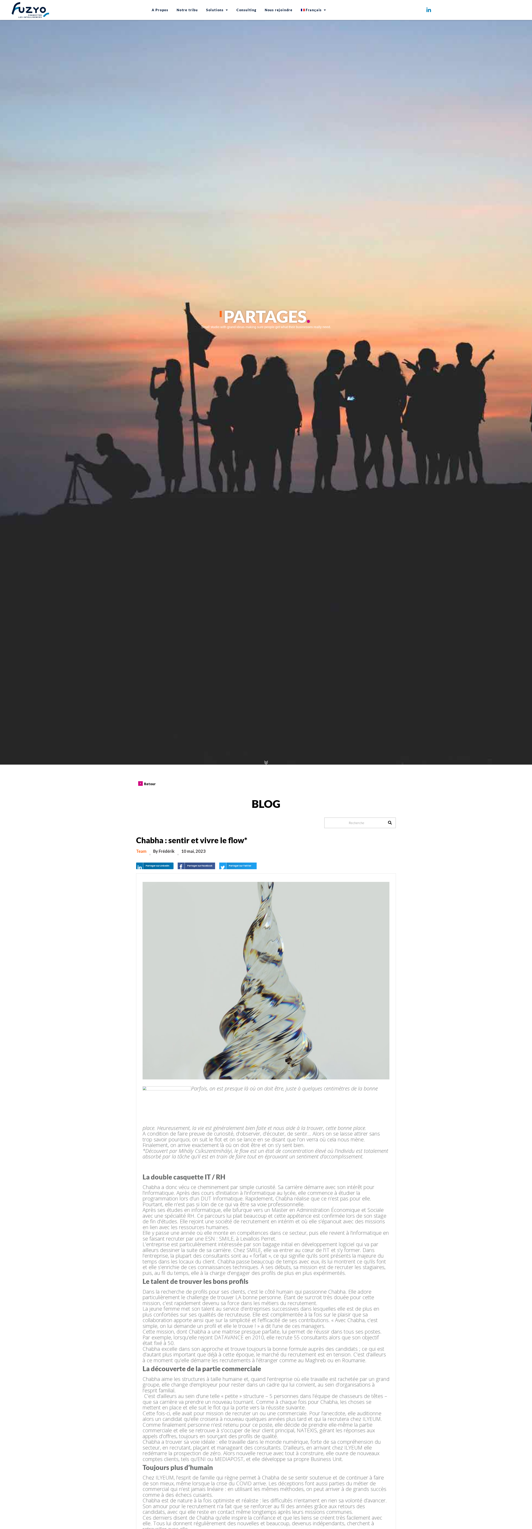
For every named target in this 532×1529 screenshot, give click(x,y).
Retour (150, 784)
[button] (155, 866)
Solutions (215, 10)
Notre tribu (187, 10)
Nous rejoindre (279, 10)
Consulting (246, 10)
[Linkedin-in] (429, 10)
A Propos (160, 10)
